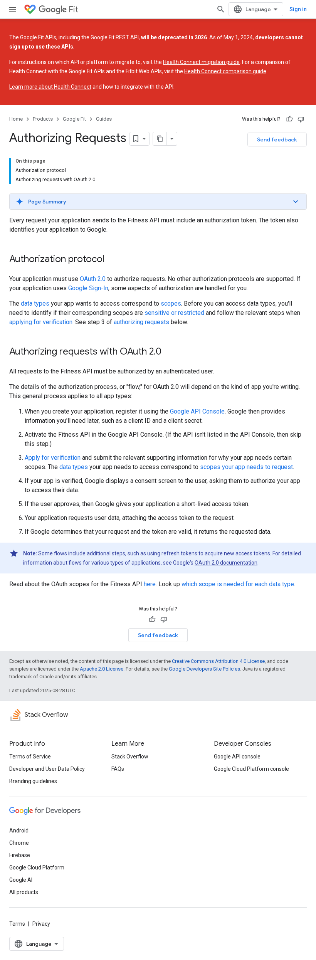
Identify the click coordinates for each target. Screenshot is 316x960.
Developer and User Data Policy (47, 769)
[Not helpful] (301, 119)
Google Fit (74, 119)
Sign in (298, 9)
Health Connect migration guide (201, 62)
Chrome (19, 843)
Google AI (20, 880)
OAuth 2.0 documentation (226, 563)
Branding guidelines (33, 781)
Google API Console (197, 411)
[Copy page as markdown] (160, 138)
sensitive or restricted (174, 312)
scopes (171, 303)
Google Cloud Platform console (251, 769)
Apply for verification (53, 457)
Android (19, 830)
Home (16, 119)
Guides (104, 119)
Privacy (41, 924)
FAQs (117, 769)
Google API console (237, 756)
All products (23, 892)
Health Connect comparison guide (225, 71)
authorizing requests (141, 322)
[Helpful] (289, 119)
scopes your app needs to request (246, 467)
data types (35, 303)
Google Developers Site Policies (204, 669)
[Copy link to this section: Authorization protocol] (112, 259)
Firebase (19, 855)
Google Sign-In (88, 288)
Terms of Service (30, 756)
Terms (17, 924)
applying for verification (40, 322)
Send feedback (277, 139)
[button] (158, 201)
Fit (73, 9)
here (150, 584)
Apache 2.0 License (101, 669)
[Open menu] (12, 9)
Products (43, 119)
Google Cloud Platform (36, 867)
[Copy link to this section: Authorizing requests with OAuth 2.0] (169, 352)
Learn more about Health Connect (50, 87)
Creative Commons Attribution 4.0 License (218, 661)
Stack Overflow (129, 756)
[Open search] (220, 9)
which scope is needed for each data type (238, 584)
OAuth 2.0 (93, 278)
